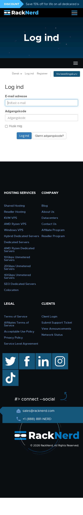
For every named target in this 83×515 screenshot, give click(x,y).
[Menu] (74, 12)
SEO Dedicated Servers (20, 284)
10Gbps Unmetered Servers (17, 258)
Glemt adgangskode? (49, 136)
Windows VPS (13, 230)
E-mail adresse (16, 96)
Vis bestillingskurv (66, 74)
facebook (26, 355)
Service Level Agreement (21, 343)
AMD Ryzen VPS (15, 224)
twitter (7, 355)
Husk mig (15, 126)
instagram (59, 355)
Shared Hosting (14, 205)
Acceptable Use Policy (19, 331)
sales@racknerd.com (38, 411)
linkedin (41, 355)
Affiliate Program (53, 230)
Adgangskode (15, 111)
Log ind (29, 73)
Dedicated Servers (16, 242)
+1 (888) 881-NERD (36, 419)
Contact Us (49, 224)
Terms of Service (15, 316)
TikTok (7, 372)
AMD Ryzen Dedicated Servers (19, 249)
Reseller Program (53, 236)
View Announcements (56, 328)
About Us (48, 212)
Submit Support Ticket (57, 322)
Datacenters (50, 218)
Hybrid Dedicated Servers (21, 236)
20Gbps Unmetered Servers (17, 267)
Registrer (42, 73)
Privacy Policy (13, 337)
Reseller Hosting (15, 212)
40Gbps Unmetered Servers (17, 276)
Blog (45, 205)
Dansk (16, 73)
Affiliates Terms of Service (16, 324)
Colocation (11, 290)
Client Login (49, 316)
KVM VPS (10, 218)
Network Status (52, 335)
